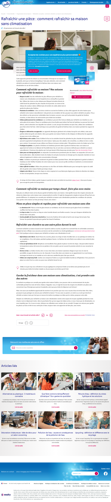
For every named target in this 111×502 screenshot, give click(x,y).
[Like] (43, 315)
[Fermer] (84, 52)
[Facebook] (26, 323)
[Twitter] (31, 323)
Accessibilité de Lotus (92, 486)
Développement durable (96, 2)
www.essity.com (38, 499)
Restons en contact (7, 472)
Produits (84, 2)
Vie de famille (61, 2)
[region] (56, 63)
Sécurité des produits (79, 486)
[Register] (96, 473)
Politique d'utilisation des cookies (54, 483)
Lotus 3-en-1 (76, 180)
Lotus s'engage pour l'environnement (28, 472)
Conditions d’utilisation (72, 483)
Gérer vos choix (105, 486)
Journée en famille (73, 2)
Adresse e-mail (77, 473)
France (5, 483)
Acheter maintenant (83, 97)
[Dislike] (51, 315)
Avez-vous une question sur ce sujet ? (75, 315)
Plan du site (67, 486)
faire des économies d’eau (83, 150)
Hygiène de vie (50, 2)
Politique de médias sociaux (89, 483)
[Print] (92, 68)
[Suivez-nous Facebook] (105, 473)
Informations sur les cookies (42, 66)
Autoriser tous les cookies (64, 71)
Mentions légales (38, 483)
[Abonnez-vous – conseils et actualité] (107, 6)
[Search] (107, 2)
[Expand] (55, 2)
